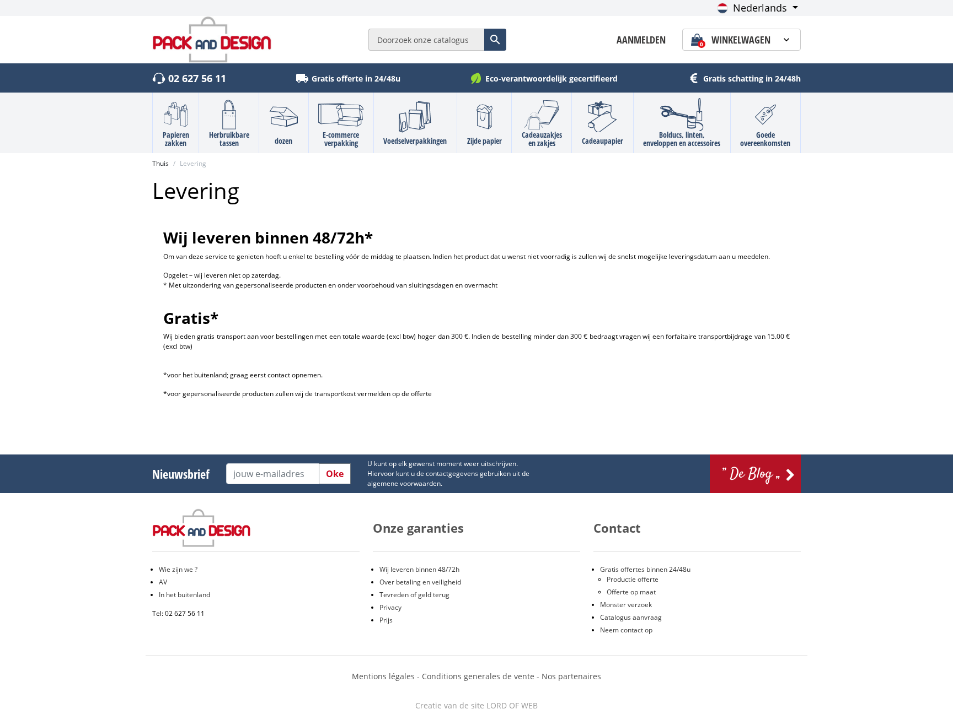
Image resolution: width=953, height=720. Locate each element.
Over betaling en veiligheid (420, 582)
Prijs (386, 620)
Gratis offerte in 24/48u (356, 78)
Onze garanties (418, 527)
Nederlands (760, 7)
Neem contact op (626, 630)
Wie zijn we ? (178, 569)
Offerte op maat (631, 592)
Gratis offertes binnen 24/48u (645, 569)
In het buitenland (184, 594)
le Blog (755, 473)
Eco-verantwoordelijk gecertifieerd (551, 78)
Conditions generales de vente (478, 676)
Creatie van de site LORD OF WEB (476, 705)
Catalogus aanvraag (631, 617)
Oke (335, 474)
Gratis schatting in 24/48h (752, 78)
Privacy (390, 607)
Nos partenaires (571, 676)
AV (163, 582)
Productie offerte (632, 579)
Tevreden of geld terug (414, 594)
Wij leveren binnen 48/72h (419, 569)
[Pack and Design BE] (212, 39)
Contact (617, 527)
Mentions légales (384, 676)
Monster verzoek (626, 604)
